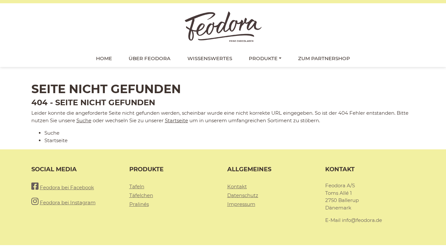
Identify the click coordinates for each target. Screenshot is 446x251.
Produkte (263, 58)
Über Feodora (149, 58)
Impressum (241, 204)
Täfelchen (141, 195)
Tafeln (136, 186)
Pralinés (139, 204)
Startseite (176, 120)
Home (104, 58)
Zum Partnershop (324, 58)
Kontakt (237, 186)
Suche (83, 120)
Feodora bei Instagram (68, 202)
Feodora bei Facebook (67, 187)
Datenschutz (242, 195)
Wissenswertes (209, 58)
